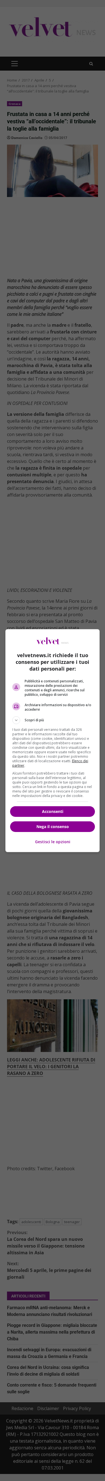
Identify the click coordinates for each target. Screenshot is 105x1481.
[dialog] (52, 740)
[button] (52, 720)
